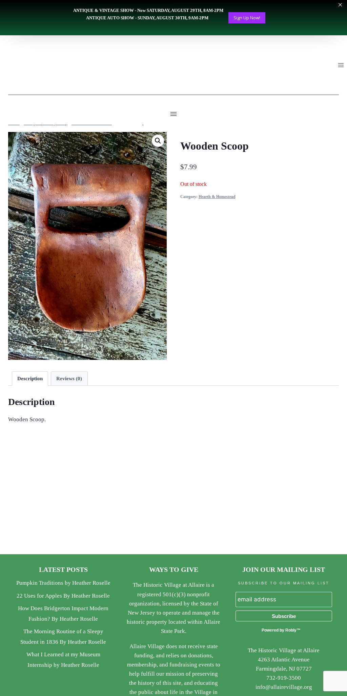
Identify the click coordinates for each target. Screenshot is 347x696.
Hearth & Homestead (217, 196)
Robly (291, 630)
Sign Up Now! (246, 18)
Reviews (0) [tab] (69, 378)
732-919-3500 (283, 678)
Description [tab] (30, 378)
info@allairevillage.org (284, 687)
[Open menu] (340, 65)
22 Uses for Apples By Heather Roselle (63, 596)
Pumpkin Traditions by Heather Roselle (63, 583)
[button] (158, 141)
